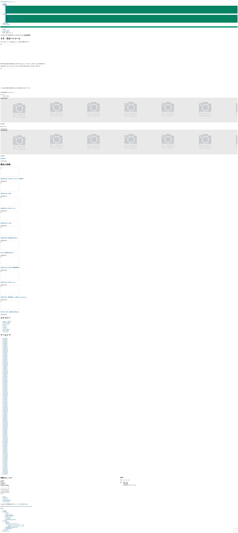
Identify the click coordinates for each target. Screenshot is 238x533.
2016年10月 (5, 472)
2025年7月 (5, 354)
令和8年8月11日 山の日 (5, 223)
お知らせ (5, 325)
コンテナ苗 (7, 11)
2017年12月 (5, 454)
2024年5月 (5, 369)
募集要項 (7, 15)
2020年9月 (5, 411)
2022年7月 (5, 385)
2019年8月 (5, 428)
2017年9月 (5, 458)
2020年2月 (5, 420)
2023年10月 (5, 373)
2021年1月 (5, 406)
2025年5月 (5, 356)
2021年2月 (5, 404)
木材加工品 (7, 10)
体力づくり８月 (3, 126)
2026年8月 (5, 338)
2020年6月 (5, 415)
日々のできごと (6, 329)
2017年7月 (5, 460)
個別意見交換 (2, 158)
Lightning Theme (15, 506)
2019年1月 (5, 437)
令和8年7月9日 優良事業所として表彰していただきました (13, 297)
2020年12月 (5, 407)
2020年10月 (5, 410)
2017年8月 (5, 459)
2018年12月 (5, 438)
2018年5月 (5, 447)
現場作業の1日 (8, 21)
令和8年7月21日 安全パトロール (7, 282)
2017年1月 (5, 468)
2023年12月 (5, 370)
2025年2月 (5, 359)
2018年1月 (5, 453)
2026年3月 (5, 344)
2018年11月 (5, 440)
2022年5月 (5, 387)
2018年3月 (5, 450)
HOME (4, 496)
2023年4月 (5, 380)
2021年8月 (5, 397)
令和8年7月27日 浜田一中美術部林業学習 (9, 267)
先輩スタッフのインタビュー (11, 16)
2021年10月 (5, 394)
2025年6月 (5, 355)
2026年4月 (5, 343)
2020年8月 (5, 412)
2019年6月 (5, 430)
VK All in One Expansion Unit (26, 506)
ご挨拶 (6, 6)
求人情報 (5, 520)
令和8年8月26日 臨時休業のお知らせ (8, 237)
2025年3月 (5, 357)
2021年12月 (5, 391)
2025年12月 (5, 348)
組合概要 (5, 511)
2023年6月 (5, 377)
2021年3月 (5, 403)
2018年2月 (5, 451)
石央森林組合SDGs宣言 (10, 12)
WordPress (7, 506)
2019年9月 (5, 427)
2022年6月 (5, 386)
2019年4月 (5, 433)
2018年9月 (5, 442)
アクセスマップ (8, 7)
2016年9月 (5, 473)
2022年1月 (5, 390)
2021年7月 (5, 398)
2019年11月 (5, 424)
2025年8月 (5, 352)
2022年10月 (5, 381)
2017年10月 (5, 457)
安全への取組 (27, 35)
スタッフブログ (6, 323)
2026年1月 (5, 347)
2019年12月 (5, 423)
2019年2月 (5, 436)
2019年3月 (5, 434)
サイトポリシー (6, 501)
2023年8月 (5, 376)
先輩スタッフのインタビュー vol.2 (16, 19)
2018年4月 (5, 449)
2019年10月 (5, 425)
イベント (5, 326)
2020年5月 (5, 416)
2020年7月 (5, 414)
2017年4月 (5, 464)
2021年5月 (5, 400)
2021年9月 (5, 395)
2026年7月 (5, 339)
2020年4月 (5, 417)
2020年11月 (5, 408)
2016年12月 (5, 470)
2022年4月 (5, 389)
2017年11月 (5, 455)
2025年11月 (5, 350)
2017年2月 (5, 467)
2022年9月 (5, 382)
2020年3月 (5, 419)
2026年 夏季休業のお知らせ (6, 252)
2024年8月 (5, 367)
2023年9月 (5, 374)
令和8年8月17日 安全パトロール (7, 208)
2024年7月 (5, 368)
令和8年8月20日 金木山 (5, 193)
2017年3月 (5, 466)
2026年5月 (5, 342)
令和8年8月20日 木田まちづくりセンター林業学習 (11, 178)
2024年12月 (5, 361)
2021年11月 (5, 393)
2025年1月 (5, 360)
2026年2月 (5, 346)
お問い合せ (5, 497)
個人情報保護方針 (7, 500)
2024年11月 (5, 363)
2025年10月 (5, 351)
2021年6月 (5, 399)
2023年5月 (5, 378)
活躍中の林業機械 (9, 8)
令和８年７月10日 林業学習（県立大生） (9, 311)
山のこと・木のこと (7, 321)
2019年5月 (5, 432)
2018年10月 (5, 441)
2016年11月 (5, 471)
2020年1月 (5, 421)
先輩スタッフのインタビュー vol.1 (16, 18)
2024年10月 (5, 364)
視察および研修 (6, 322)
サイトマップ (6, 499)
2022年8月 (5, 384)
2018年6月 (5, 446)
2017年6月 (5, 462)
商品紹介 (5, 327)
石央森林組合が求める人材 (11, 20)
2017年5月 (5, 463)
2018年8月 (5, 443)
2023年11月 (5, 372)
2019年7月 (5, 429)
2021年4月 (5, 402)
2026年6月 (5, 341)
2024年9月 (5, 365)
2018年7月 (5, 445)
